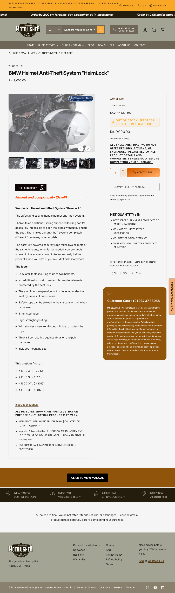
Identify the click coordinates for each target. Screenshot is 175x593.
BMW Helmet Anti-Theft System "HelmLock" (47, 53)
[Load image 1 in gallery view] (16, 163)
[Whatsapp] (153, 29)
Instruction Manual (26, 404)
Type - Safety (117, 105)
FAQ (108, 549)
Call (144, 5)
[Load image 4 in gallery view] (69, 163)
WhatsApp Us (156, 560)
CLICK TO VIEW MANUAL (87, 477)
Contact (110, 545)
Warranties (79, 559)
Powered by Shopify (63, 587)
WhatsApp (128, 5)
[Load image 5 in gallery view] (87, 163)
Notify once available (171, 296)
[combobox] (84, 29)
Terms (109, 564)
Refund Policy (114, 559)
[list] (87, 495)
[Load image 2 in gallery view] (34, 163)
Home (15, 53)
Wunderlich (16, 66)
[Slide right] (88, 148)
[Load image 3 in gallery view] (52, 163)
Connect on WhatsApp (86, 545)
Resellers (78, 554)
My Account (159, 5)
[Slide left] (81, 148)
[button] (11, 29)
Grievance (79, 549)
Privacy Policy (114, 554)
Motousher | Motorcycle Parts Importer (35, 587)
